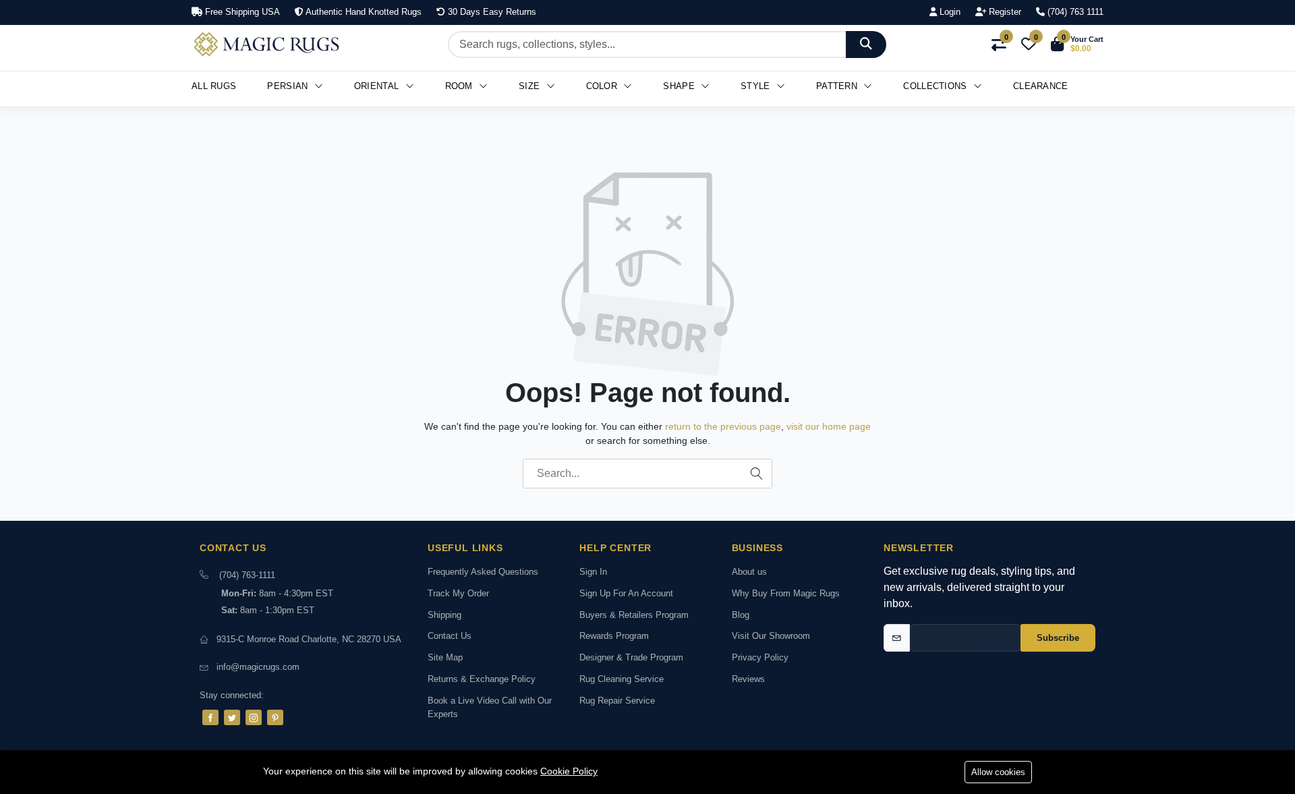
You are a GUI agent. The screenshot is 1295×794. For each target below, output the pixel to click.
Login (948, 12)
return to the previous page (723, 426)
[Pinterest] (275, 717)
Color (603, 86)
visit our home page (828, 426)
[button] (1077, 44)
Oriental (378, 86)
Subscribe (1058, 638)
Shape (680, 86)
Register (1003, 12)
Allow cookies (998, 772)
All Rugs (214, 86)
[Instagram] (254, 717)
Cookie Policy (569, 771)
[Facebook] (210, 717)
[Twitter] (232, 717)
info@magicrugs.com (258, 667)
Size (531, 86)
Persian (288, 86)
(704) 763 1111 (1074, 12)
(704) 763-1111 (247, 575)
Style (757, 86)
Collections (936, 86)
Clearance (1040, 86)
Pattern (838, 86)
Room (460, 86)
